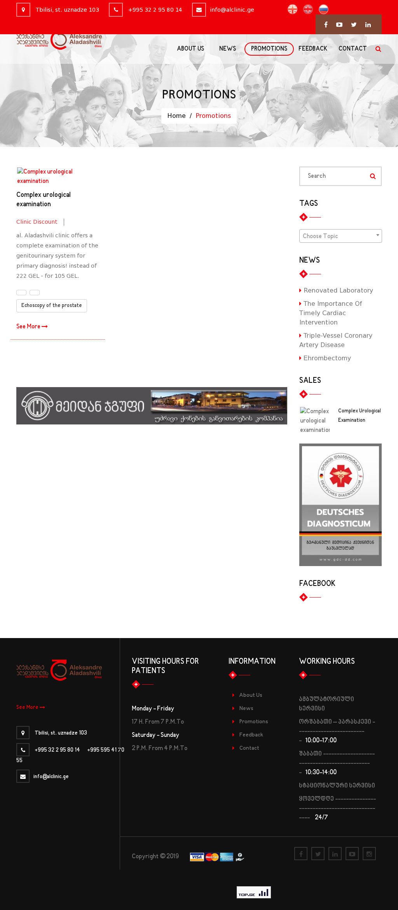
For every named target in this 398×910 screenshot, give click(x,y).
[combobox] (340, 236)
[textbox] (341, 237)
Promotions (253, 722)
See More (29, 326)
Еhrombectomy (326, 358)
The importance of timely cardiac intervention (330, 313)
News (246, 708)
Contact (249, 748)
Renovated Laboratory (337, 290)
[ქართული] (290, 9)
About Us (250, 695)
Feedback (251, 735)
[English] (306, 9)
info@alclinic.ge (232, 10)
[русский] (321, 9)
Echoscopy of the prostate (51, 306)
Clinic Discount (37, 222)
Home (176, 115)
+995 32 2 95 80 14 (154, 10)
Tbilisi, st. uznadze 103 (66, 10)
